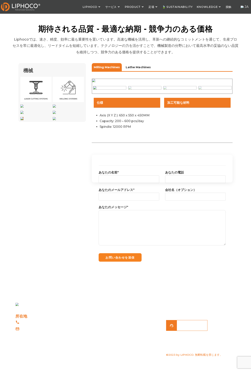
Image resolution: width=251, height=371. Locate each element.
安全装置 (134, 329)
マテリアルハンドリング (144, 321)
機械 (132, 346)
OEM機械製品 (138, 338)
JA (246, 7)
